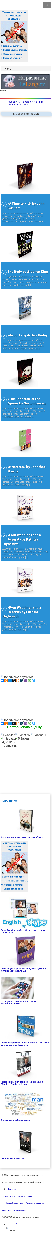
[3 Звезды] (38, 735)
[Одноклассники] (6, 680)
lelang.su (11, 1189)
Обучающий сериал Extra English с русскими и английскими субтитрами (24, 969)
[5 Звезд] (22, 738)
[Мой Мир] (10, 680)
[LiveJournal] (21, 680)
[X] (14, 680)
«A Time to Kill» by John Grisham (26, 205)
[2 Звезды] (23, 735)
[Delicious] (33, 680)
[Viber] (25, 680)
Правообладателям (12, 1203)
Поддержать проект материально (17, 1196)
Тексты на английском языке (15, 1120)
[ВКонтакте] (2, 680)
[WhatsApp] (29, 680)
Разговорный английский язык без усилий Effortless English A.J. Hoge (22, 1083)
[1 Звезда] (8, 735)
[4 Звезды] (8, 738)
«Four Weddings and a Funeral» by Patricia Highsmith (21, 539)
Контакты (20, 1224)
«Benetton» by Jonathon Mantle (26, 469)
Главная (11, 102)
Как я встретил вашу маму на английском (22, 837)
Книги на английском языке (25, 103)
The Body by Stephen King (27, 271)
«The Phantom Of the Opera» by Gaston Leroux (26, 401)
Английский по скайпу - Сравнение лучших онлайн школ (23, 931)
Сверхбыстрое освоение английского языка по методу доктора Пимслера (25, 1043)
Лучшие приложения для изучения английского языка (19, 1002)
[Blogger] (17, 680)
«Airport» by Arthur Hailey (27, 335)
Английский (24, 102)
